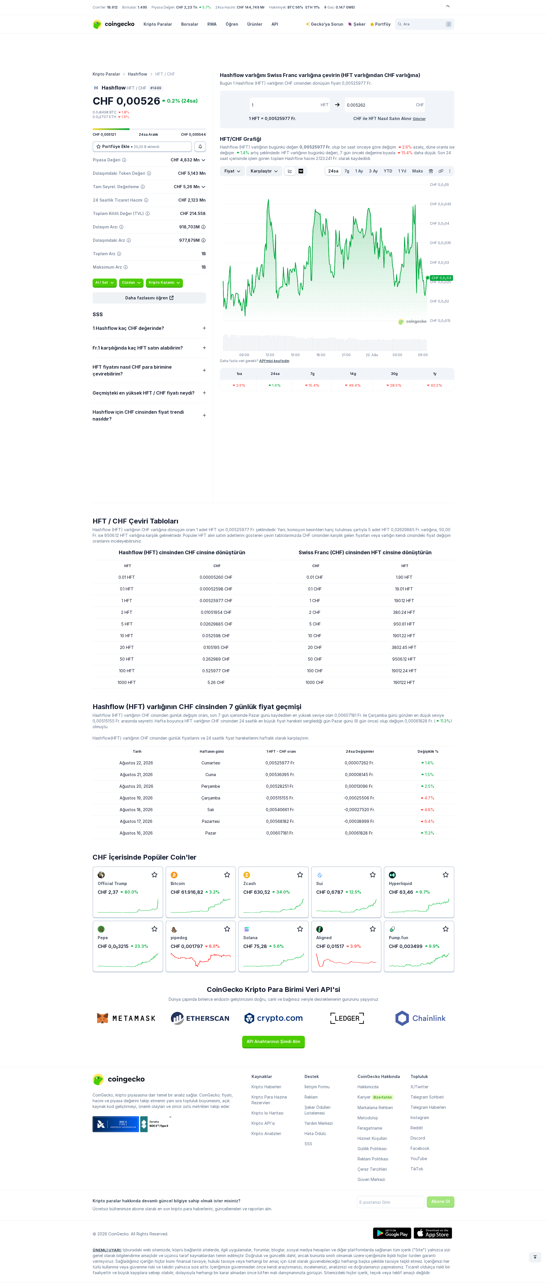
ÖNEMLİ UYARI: (107, 1250)
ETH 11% (312, 7)
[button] (149, 298)
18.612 (112, 7)
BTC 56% (295, 7)
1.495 (142, 7)
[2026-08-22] (430, 171)
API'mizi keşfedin (274, 361)
